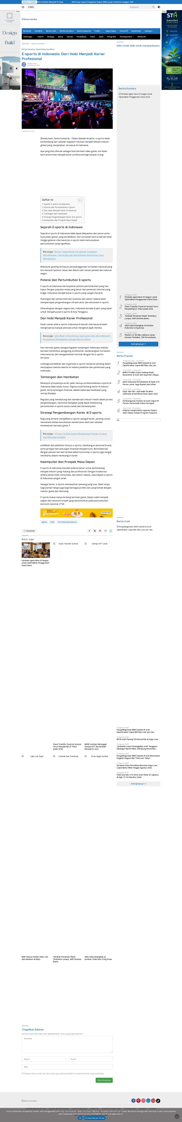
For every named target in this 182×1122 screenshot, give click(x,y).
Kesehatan (136, 31)
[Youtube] (153, 1100)
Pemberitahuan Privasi (94, 1118)
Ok (80, 1118)
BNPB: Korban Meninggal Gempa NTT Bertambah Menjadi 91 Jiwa (96, 746)
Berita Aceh (51, 31)
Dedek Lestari (32, 63)
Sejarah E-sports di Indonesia (57, 204)
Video (92, 37)
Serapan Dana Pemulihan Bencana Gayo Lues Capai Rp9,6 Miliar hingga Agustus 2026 (137, 766)
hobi (52, 522)
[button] (153, 7)
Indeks (31, 7)
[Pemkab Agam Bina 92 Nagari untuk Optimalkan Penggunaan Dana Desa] (36, 550)
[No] (178, 1115)
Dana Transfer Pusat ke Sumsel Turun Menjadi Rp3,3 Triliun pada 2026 (67, 746)
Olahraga (27, 37)
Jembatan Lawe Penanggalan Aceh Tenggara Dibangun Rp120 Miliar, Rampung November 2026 (137, 747)
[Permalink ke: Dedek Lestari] (24, 64)
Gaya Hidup (111, 31)
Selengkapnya (137, 344)
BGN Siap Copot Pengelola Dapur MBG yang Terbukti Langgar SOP (75, 2)
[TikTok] (158, 1101)
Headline (38, 31)
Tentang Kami (126, 37)
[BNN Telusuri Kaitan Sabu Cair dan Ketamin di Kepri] (36, 854)
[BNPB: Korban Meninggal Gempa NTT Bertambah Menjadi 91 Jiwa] (99, 642)
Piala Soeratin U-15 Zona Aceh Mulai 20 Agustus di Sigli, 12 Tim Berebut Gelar (138, 776)
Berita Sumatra (67, 31)
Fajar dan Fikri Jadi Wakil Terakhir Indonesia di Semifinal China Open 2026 (140, 392)
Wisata (70, 37)
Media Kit (142, 37)
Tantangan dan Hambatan (55, 213)
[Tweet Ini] (95, 531)
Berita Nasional (84, 31)
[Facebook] (133, 1100)
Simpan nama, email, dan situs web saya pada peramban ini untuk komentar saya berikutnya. (64, 1073)
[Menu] (23, 7)
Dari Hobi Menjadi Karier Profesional (60, 210)
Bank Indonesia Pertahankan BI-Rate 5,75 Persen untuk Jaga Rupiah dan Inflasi (141, 383)
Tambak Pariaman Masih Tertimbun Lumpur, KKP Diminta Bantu (67, 959)
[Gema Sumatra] (29, 19)
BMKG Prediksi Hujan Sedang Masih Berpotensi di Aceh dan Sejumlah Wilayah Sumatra (141, 373)
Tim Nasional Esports (67, 522)
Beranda (27, 31)
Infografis (111, 37)
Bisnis (60, 37)
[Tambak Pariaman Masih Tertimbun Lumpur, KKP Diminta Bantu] (67, 854)
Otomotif (124, 31)
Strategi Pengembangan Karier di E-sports (63, 217)
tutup (18, 11)
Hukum (41, 37)
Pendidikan (81, 37)
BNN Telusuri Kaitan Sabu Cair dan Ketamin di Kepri (35, 958)
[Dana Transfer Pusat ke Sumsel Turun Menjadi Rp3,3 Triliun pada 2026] (67, 642)
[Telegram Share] (105, 531)
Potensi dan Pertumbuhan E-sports (59, 207)
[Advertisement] (111, 19)
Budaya (50, 37)
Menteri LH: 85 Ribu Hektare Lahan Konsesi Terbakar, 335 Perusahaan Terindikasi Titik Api (140, 336)
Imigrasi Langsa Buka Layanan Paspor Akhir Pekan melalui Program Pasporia (140, 411)
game (44, 522)
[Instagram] (143, 1100)
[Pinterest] (138, 1100)
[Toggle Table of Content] (79, 200)
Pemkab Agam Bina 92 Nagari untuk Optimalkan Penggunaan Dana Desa (35, 562)
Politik (97, 31)
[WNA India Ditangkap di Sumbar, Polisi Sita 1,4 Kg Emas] (99, 854)
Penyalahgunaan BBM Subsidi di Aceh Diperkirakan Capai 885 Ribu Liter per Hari (139, 364)
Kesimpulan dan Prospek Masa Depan (60, 220)
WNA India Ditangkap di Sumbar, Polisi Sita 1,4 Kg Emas (98, 958)
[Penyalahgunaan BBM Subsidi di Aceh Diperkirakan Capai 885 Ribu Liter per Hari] (138, 625)
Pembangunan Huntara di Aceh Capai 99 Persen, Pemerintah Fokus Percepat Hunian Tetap (141, 402)
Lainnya (148, 31)
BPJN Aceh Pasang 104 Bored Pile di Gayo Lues (137, 739)
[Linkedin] (148, 1100)
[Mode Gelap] (159, 7)
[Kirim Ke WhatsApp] (111, 531)
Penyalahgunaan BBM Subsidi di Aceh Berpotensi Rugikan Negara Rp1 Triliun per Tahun (138, 757)
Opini (101, 37)
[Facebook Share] (89, 531)
